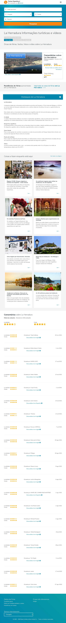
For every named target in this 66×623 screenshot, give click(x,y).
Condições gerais (8, 601)
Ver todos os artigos (55, 156)
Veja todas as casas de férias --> (47, 86)
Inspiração (27, 40)
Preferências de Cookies (10, 605)
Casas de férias (18, 40)
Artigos (35, 601)
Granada (8, 37)
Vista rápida (8, 40)
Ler (28, 193)
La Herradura (16, 37)
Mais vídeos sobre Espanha (12, 74)
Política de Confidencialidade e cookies (14, 603)
